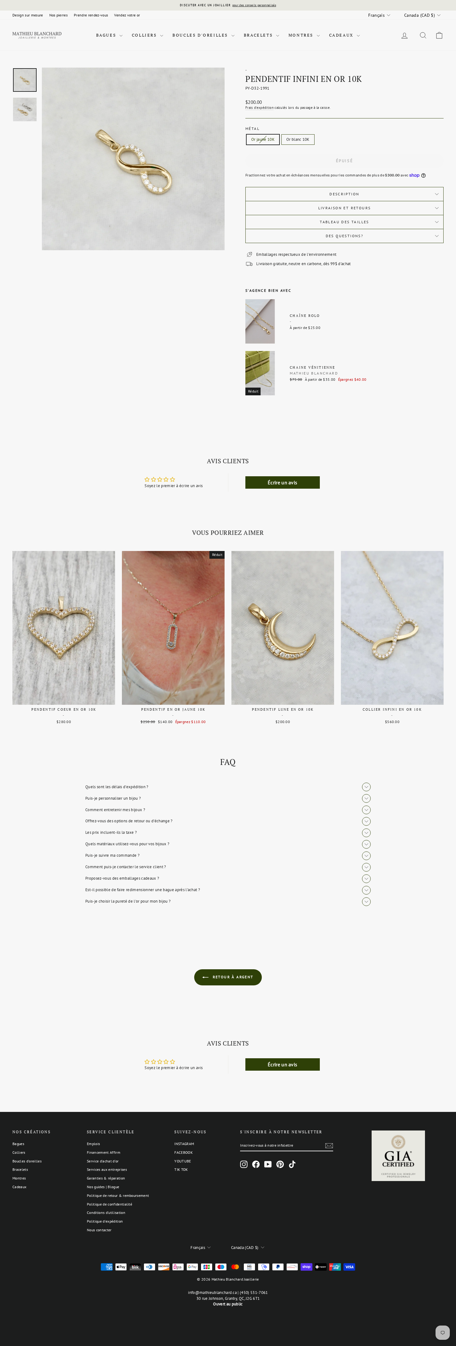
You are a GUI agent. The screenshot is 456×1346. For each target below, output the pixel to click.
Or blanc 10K (298, 139)
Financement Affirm (103, 1152)
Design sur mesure (27, 15)
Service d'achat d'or (103, 1161)
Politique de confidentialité (109, 1204)
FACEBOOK (183, 1152)
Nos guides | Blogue (103, 1186)
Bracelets (259, 35)
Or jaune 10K (263, 139)
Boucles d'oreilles (201, 35)
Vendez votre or (127, 15)
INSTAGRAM (184, 1143)
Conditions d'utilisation (106, 1212)
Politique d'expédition (105, 1221)
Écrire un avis (282, 482)
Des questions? (345, 235)
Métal (252, 128)
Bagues (107, 35)
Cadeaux (342, 35)
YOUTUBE (182, 1161)
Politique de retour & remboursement (118, 1195)
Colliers (145, 35)
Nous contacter (99, 1230)
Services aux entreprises (107, 1169)
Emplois (93, 1143)
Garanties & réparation (106, 1178)
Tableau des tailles (344, 222)
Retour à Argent (232, 977)
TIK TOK (181, 1169)
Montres (301, 35)
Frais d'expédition (259, 107)
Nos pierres (58, 15)
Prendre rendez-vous (91, 15)
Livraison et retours (344, 208)
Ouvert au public (228, 1304)
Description (344, 194)
